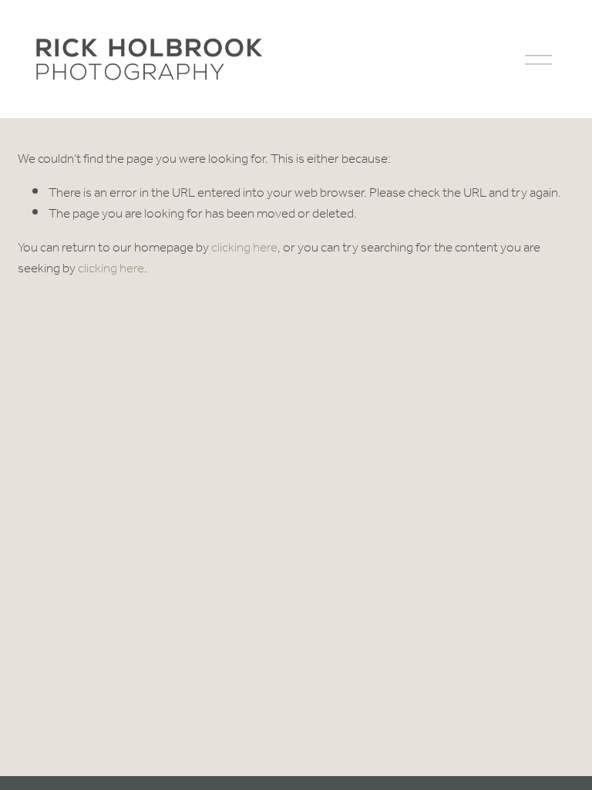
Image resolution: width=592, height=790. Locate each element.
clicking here (244, 248)
